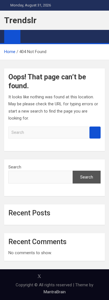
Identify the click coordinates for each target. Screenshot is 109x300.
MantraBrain (55, 291)
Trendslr (20, 20)
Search (95, 133)
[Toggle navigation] (27, 36)
